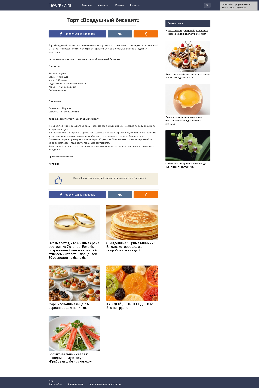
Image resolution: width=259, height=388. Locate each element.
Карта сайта (55, 384)
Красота (119, 5)
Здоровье (87, 5)
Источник (54, 164)
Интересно (103, 5)
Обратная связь (75, 384)
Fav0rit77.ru (60, 5)
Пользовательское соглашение (105, 384)
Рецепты (135, 5)
